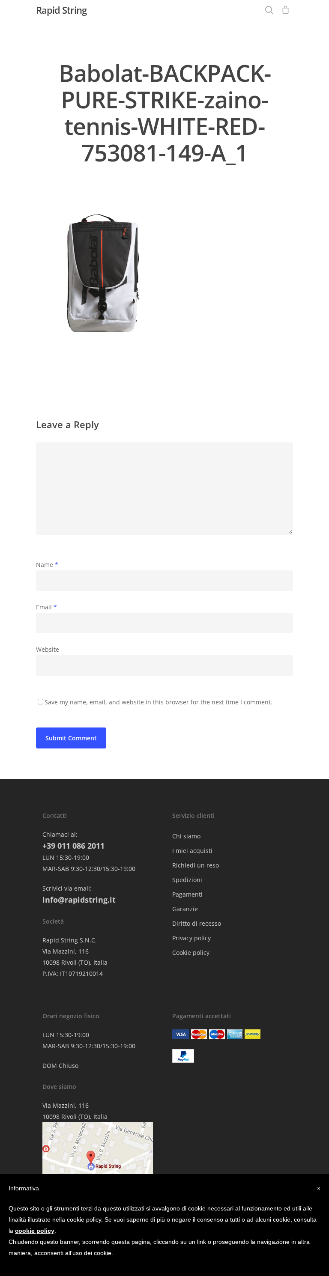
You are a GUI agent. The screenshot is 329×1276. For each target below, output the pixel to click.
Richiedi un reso (195, 865)
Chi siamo (186, 836)
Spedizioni (187, 880)
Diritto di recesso (196, 923)
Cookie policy (190, 952)
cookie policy (34, 1230)
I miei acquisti (192, 851)
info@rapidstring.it (79, 899)
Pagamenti (187, 894)
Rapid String (61, 10)
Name (47, 564)
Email (46, 607)
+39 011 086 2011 (73, 846)
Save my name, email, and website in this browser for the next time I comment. (158, 702)
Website (47, 649)
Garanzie (185, 909)
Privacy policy (191, 938)
